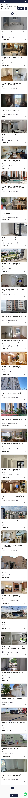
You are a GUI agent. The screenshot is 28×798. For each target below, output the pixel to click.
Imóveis (6, 4)
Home (2, 4)
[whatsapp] (25, 794)
